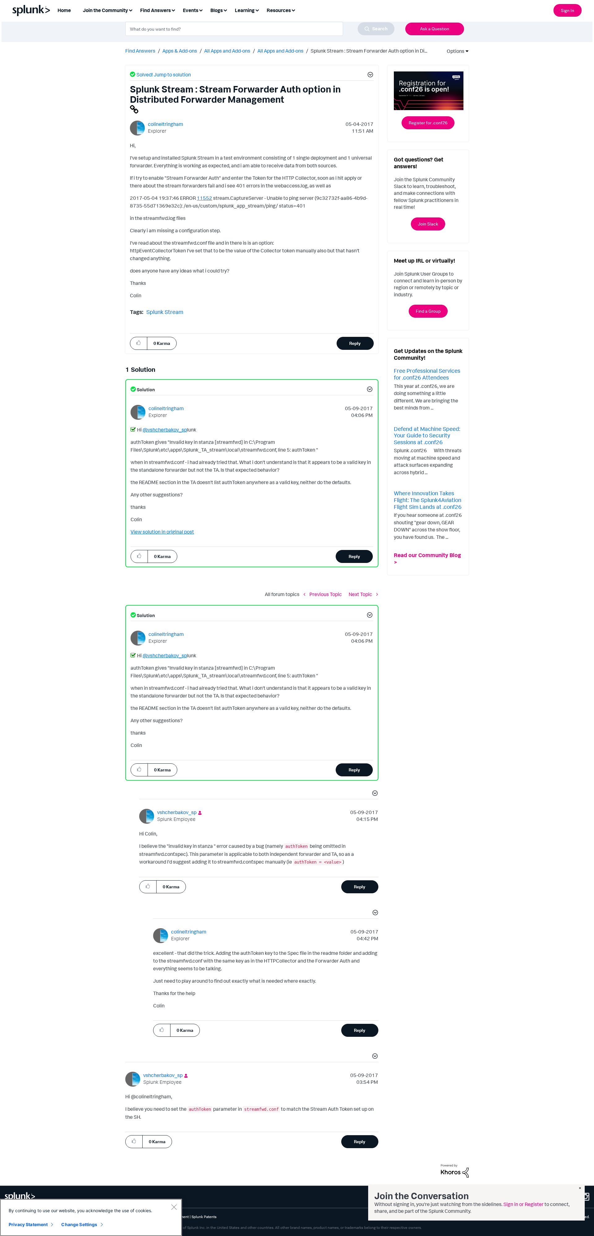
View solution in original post (162, 532)
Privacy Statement (28, 1224)
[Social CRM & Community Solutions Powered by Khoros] (455, 1170)
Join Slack (428, 223)
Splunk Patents (204, 1216)
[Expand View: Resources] (293, 10)
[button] (369, 75)
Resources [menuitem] (279, 10)
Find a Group (428, 311)
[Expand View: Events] (201, 10)
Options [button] (453, 51)
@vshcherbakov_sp (165, 430)
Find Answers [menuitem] (155, 10)
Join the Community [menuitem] (105, 10)
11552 (204, 198)
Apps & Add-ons (179, 51)
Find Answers (140, 51)
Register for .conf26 (428, 122)
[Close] (174, 1207)
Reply (355, 343)
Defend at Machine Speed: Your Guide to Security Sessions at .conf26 (427, 435)
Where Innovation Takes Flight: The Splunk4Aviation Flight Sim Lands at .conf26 (428, 500)
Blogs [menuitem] (216, 10)
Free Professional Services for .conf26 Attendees (427, 374)
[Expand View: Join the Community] (130, 10)
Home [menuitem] (64, 10)
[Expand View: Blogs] (225, 10)
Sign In (567, 10)
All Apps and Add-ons (227, 51)
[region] (91, 1217)
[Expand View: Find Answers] (173, 10)
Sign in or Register (523, 1204)
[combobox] (259, 29)
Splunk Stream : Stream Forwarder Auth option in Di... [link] (369, 51)
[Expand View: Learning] (257, 10)
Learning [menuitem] (245, 10)
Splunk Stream (164, 311)
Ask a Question (434, 28)
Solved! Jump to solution (163, 74)
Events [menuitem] (190, 10)
